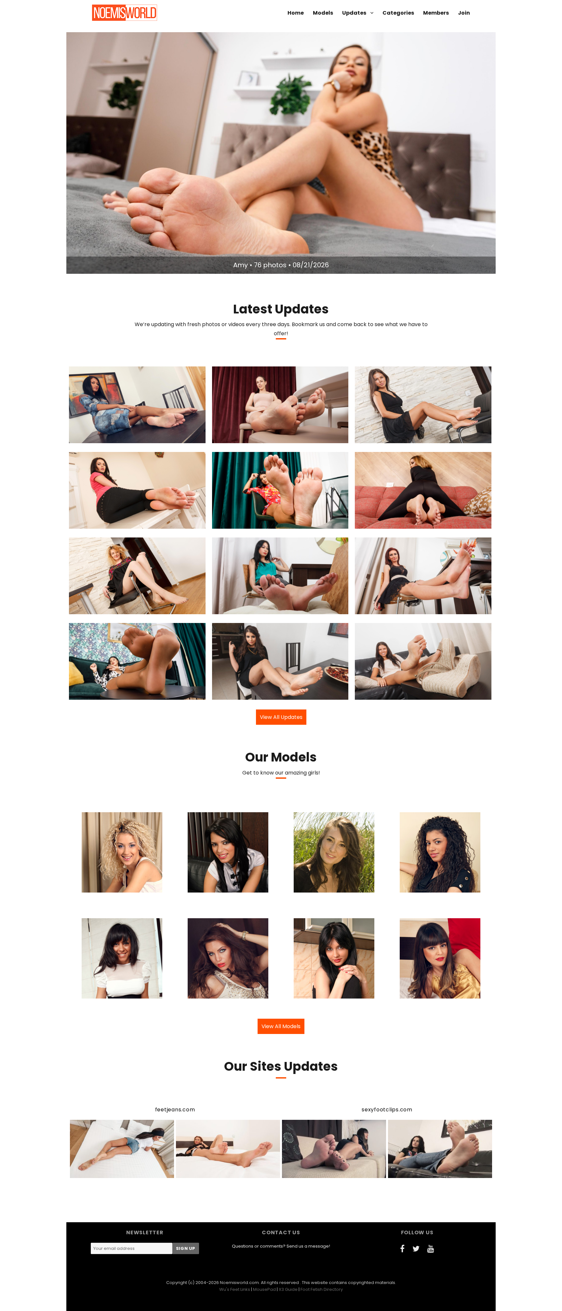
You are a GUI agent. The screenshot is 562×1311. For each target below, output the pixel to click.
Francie (386, 523)
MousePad (264, 1289)
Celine (102, 437)
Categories (398, 13)
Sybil (100, 523)
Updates (354, 13)
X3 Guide (288, 1289)
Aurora (386, 608)
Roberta (101, 608)
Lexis (243, 437)
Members (436, 13)
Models (323, 13)
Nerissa (388, 437)
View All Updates (281, 717)
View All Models (281, 1026)
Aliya (245, 694)
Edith (243, 608)
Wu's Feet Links (234, 1289)
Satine (242, 523)
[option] (281, 153)
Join (464, 13)
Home (296, 13)
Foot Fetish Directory (322, 1289)
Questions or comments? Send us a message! (281, 1246)
